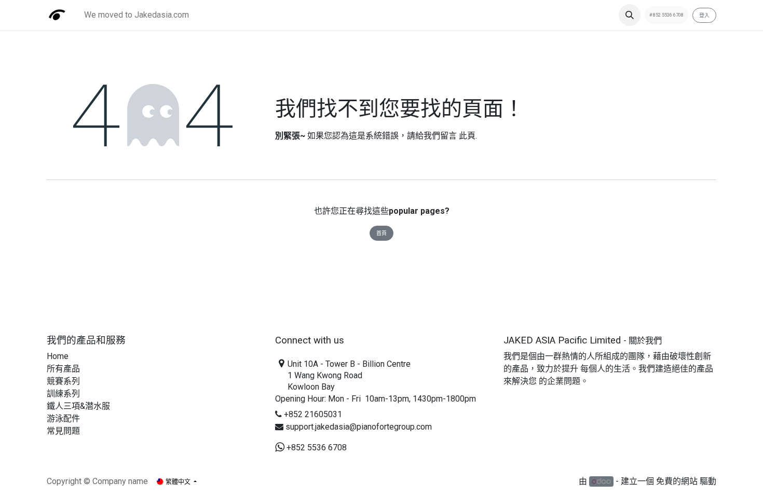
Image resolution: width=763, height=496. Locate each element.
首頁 (381, 233)
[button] (630, 15)
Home (58, 356)
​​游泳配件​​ (63, 418)
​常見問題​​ (63, 431)
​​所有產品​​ (63, 369)
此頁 (467, 136)
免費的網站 (677, 481)
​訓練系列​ (63, 393)
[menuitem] (136, 15)
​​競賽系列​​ (63, 381)
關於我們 (645, 341)
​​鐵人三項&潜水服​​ (78, 406)
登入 (704, 15)
